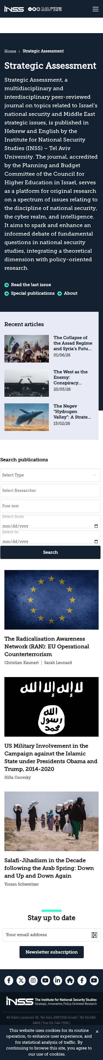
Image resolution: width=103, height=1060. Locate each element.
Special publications (33, 293)
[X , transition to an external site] (20, 980)
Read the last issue (31, 284)
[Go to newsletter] (94, 935)
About (70, 293)
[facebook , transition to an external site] (8, 980)
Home (10, 51)
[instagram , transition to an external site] (33, 980)
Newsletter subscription (52, 952)
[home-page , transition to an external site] (69, 980)
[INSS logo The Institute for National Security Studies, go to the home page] (51, 1004)
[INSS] (14, 9)
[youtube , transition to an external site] (45, 980)
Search (50, 552)
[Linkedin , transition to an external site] (57, 980)
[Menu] (91, 9)
